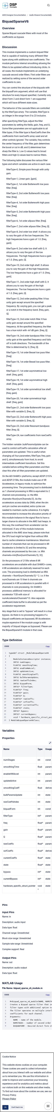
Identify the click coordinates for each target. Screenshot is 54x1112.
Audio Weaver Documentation (41, 15)
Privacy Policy (9, 1098)
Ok (5, 1107)
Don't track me (17, 1107)
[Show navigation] (48, 1106)
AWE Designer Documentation (14, 15)
